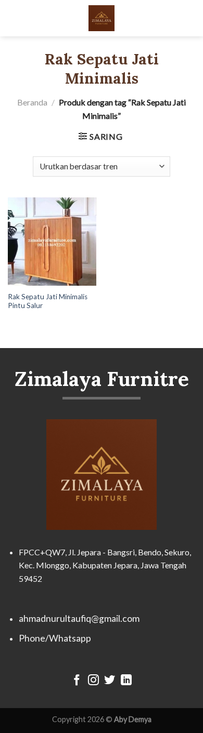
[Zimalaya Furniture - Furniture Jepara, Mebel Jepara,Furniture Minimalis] (101, 18)
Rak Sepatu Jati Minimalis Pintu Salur (47, 301)
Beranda (32, 102)
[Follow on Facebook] (76, 681)
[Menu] (14, 18)
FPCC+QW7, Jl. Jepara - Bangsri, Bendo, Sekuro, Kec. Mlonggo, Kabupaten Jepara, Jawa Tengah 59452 (105, 565)
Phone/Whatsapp (55, 638)
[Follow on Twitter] (109, 681)
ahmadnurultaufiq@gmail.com (79, 618)
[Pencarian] (191, 18)
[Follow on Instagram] (93, 681)
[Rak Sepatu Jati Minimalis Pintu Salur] (52, 241)
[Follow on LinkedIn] (126, 681)
